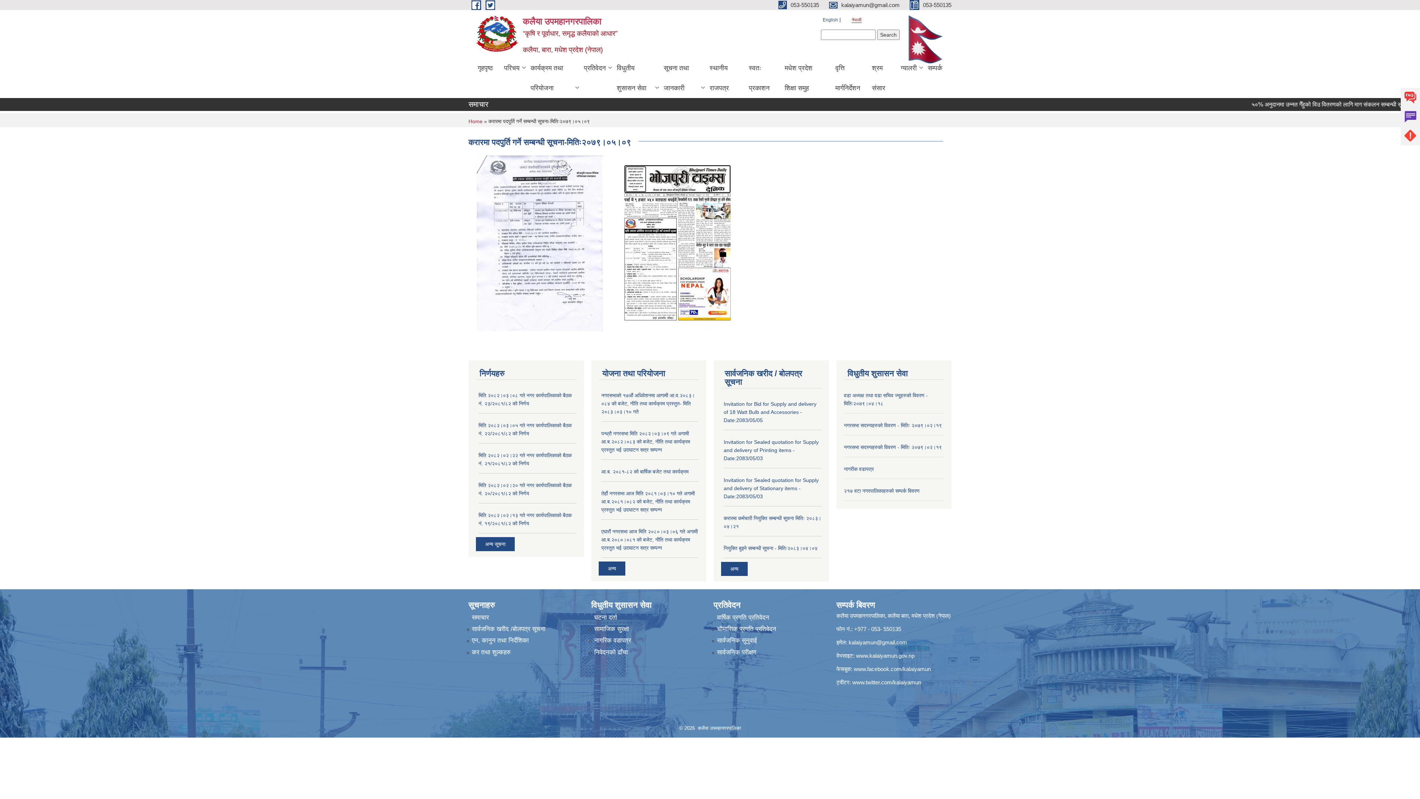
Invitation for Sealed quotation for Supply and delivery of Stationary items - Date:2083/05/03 (771, 488)
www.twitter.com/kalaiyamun (886, 682)
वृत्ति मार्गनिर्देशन (847, 78)
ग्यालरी (909, 68)
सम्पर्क (935, 68)
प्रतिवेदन (595, 68)
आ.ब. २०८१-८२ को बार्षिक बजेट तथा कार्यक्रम (645, 472)
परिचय (512, 68)
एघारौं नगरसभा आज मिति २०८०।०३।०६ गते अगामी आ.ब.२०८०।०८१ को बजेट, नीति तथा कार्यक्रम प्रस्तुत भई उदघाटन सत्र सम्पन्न (649, 540)
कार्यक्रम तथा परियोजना (547, 78)
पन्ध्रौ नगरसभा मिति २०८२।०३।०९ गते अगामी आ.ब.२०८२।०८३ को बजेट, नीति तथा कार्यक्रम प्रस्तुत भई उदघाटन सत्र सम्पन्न (645, 442)
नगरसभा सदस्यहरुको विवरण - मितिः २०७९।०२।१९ (893, 425)
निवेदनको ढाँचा (611, 652)
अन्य (612, 569)
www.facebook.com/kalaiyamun (892, 669)
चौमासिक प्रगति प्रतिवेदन (746, 629)
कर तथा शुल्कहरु (491, 652)
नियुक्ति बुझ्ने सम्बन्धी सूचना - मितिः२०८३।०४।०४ (771, 548)
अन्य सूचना (495, 544)
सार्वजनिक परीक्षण (736, 652)
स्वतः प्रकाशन (759, 78)
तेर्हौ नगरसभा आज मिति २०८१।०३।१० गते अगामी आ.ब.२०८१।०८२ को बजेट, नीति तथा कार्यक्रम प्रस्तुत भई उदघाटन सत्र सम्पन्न (648, 501)
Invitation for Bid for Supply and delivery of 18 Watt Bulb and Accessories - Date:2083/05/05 (770, 412)
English (830, 20)
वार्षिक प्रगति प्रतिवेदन (743, 617)
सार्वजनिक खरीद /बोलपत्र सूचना (508, 629)
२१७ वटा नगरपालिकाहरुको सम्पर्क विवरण (882, 491)
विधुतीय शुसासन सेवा (631, 78)
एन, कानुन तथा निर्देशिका (500, 640)
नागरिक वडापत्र (612, 640)
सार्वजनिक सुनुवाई (737, 640)
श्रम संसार (878, 78)
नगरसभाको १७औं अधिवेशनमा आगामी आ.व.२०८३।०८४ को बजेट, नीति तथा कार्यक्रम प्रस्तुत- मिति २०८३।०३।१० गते (648, 403)
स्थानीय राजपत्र (719, 78)
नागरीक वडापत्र (859, 469)
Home (476, 121)
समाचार (480, 617)
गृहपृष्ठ (485, 68)
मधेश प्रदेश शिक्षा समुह (798, 78)
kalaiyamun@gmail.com (878, 642)
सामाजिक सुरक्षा (611, 629)
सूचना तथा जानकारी (676, 78)
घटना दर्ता (605, 617)
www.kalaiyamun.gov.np (885, 656)
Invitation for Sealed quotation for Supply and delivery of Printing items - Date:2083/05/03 (771, 450)
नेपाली (857, 20)
